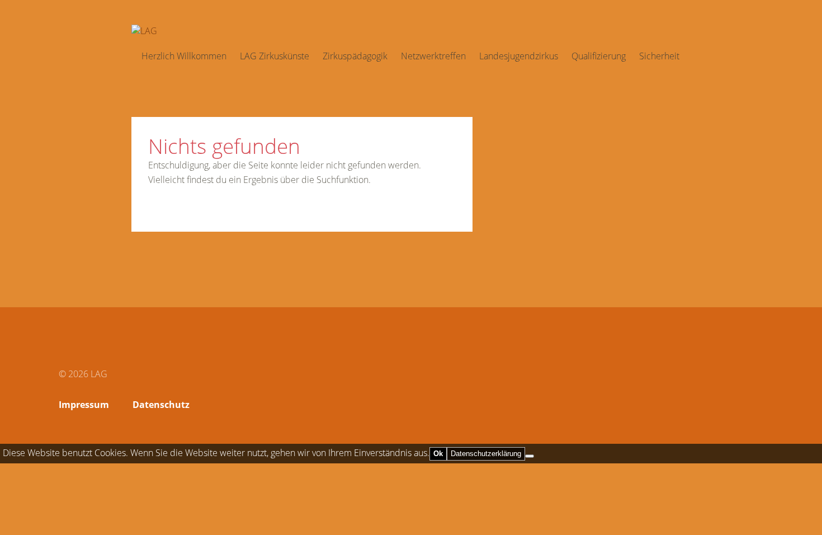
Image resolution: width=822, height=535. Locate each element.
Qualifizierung (598, 55)
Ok (438, 453)
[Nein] (529, 456)
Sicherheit (659, 55)
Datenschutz (161, 404)
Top (751, 406)
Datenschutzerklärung (486, 453)
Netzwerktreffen (433, 55)
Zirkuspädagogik (355, 55)
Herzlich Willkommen (183, 55)
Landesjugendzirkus (518, 55)
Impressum (84, 404)
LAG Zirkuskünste (274, 55)
